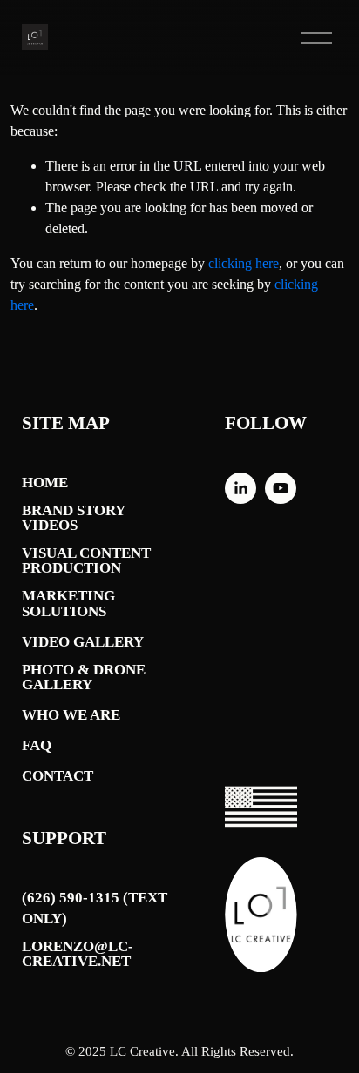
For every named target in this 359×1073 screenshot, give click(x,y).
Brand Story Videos (73, 518)
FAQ (36, 745)
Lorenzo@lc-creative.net (77, 954)
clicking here (243, 263)
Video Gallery (83, 641)
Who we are (71, 715)
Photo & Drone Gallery (84, 677)
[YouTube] (280, 488)
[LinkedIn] (240, 488)
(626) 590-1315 (70, 897)
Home (45, 482)
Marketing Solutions (68, 603)
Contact (57, 775)
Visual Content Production (86, 561)
